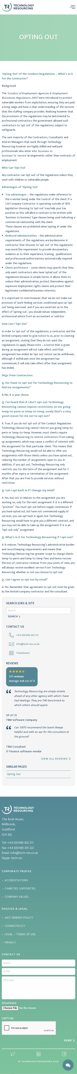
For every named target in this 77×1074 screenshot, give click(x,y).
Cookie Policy (15, 926)
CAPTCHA (7, 1018)
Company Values (17, 896)
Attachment (9, 1003)
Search (13, 616)
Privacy (10, 942)
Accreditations (16, 880)
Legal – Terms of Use (20, 934)
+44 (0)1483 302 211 (20, 842)
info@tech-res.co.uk (24, 853)
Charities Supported (20, 888)
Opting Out (14, 774)
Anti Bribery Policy (19, 917)
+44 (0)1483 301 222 (20, 848)
